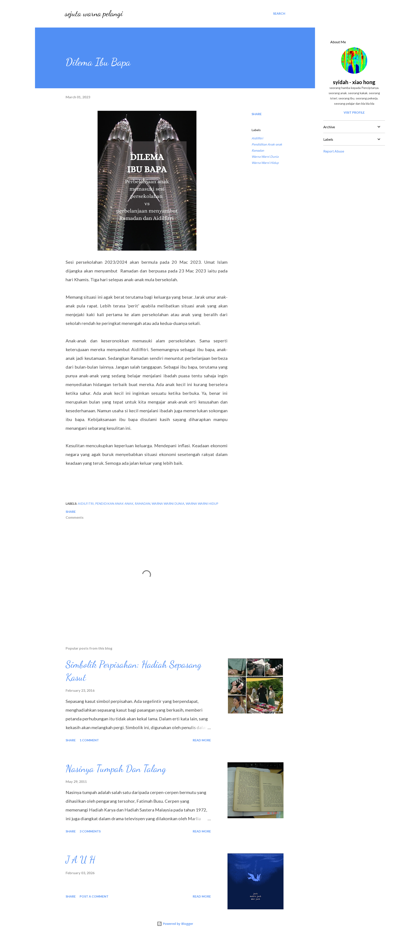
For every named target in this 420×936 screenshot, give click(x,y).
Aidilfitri (257, 138)
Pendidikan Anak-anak (267, 144)
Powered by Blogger (177, 924)
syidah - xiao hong (354, 82)
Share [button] (257, 114)
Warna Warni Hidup (265, 163)
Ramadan (258, 150)
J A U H (80, 859)
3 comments (90, 831)
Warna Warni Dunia (265, 156)
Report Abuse (333, 151)
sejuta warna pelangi (94, 13)
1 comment (89, 740)
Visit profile (354, 112)
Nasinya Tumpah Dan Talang (116, 768)
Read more (202, 740)
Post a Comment (94, 896)
